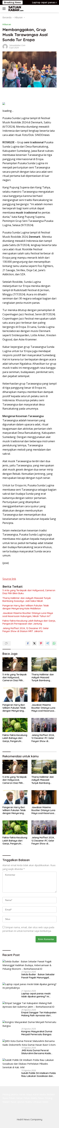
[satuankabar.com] (15, 8)
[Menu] (4, 8)
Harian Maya (25, 1094)
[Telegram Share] (47, 643)
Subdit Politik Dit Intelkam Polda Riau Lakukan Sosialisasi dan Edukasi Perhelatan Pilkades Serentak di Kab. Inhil (38, 1075)
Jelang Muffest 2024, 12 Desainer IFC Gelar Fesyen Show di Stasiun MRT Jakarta (25, 630)
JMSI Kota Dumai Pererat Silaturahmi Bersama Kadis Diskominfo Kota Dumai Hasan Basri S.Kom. (38, 1052)
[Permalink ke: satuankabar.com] (5, 46)
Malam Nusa (9, 1101)
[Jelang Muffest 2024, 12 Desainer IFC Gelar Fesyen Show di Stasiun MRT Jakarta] (44, 725)
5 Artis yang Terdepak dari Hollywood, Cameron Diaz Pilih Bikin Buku (28, 592)
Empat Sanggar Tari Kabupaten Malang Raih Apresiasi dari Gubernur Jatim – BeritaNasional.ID (38, 1014)
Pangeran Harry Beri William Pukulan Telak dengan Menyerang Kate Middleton (25, 607)
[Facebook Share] (27, 643)
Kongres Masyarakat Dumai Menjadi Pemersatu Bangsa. (36, 1033)
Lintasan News (40, 1101)
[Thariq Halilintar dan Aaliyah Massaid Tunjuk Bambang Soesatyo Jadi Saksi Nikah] (44, 664)
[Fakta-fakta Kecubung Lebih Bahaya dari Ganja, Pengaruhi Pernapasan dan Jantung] (15, 725)
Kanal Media (39, 1094)
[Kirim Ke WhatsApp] (54, 643)
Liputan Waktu (24, 1101)
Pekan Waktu (30, 1098)
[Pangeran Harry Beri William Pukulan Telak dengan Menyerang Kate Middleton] (15, 695)
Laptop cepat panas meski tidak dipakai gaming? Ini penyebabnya (36, 995)
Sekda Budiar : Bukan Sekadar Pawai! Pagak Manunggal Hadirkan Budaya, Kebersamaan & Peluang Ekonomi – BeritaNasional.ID (38, 976)
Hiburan (6, 24)
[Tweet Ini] (34, 643)
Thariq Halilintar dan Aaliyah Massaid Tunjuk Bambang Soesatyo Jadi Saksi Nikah (26, 599)
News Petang (45, 1098)
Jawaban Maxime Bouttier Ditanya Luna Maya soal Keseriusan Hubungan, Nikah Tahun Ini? (27, 615)
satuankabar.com (17, 45)
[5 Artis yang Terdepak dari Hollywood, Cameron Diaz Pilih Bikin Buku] (15, 664)
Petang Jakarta (10, 1094)
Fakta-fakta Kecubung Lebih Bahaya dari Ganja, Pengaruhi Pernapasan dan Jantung (29, 622)
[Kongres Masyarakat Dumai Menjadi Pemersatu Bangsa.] (29, 1024)
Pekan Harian (16, 1098)
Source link (9, 579)
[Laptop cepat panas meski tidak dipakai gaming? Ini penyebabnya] (29, 986)
